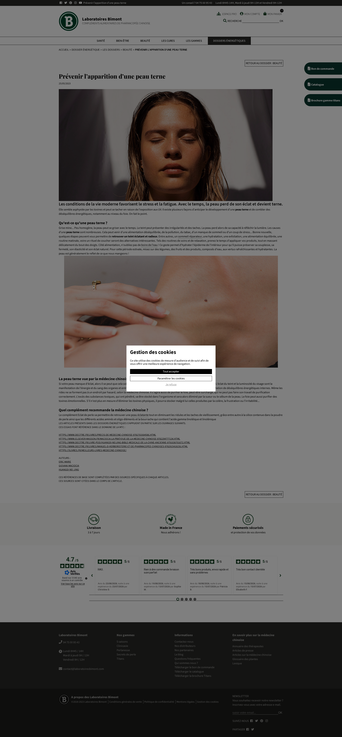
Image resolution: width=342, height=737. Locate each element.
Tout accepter (171, 371)
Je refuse (171, 384)
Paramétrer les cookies (171, 378)
